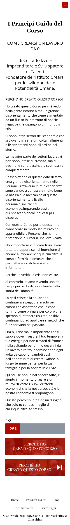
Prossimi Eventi (36, 500)
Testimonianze (23, 508)
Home (15, 500)
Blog (56, 500)
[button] (65, 5)
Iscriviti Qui (48, 508)
